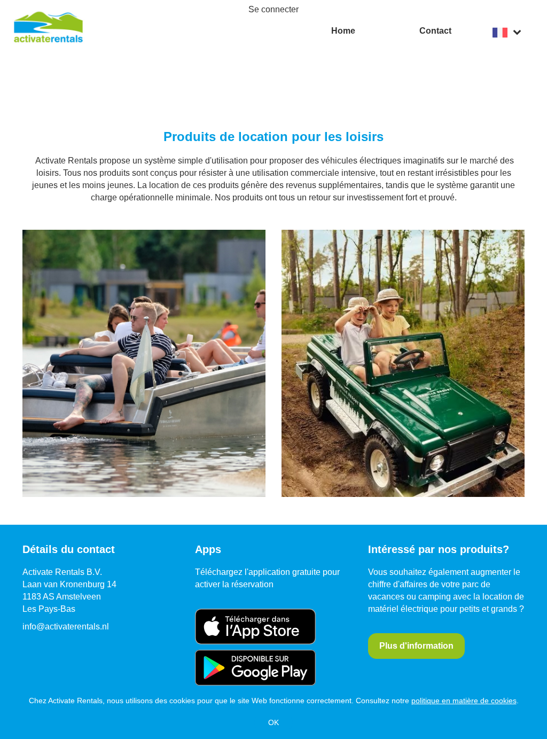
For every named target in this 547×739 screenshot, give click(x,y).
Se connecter (273, 9)
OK (273, 722)
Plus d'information (416, 645)
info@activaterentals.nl (65, 626)
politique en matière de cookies (464, 700)
